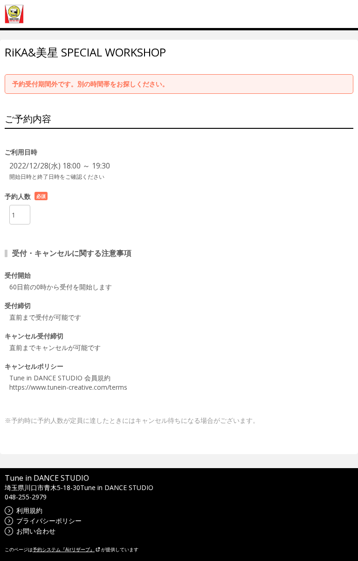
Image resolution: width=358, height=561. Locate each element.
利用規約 (29, 510)
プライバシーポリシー (49, 520)
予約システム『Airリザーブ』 (64, 549)
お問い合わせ (35, 530)
